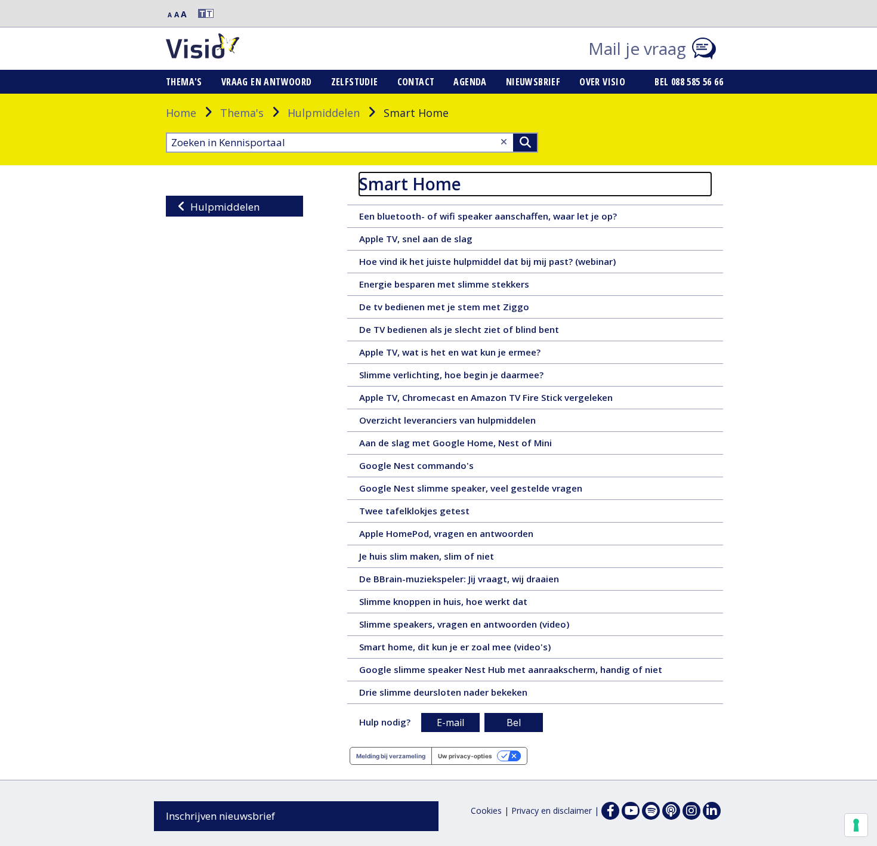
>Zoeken (525, 143)
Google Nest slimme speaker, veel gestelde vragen (489, 490)
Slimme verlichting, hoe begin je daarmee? (469, 377)
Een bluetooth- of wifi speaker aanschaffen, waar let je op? (508, 218)
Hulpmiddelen (324, 113)
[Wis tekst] (504, 141)
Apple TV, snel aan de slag (436, 241)
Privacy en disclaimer (551, 810)
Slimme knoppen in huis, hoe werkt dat (461, 604)
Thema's (184, 81)
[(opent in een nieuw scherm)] (631, 811)
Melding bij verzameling (390, 755)
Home (181, 113)
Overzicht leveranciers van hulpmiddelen (465, 422)
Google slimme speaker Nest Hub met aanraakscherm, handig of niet (529, 672)
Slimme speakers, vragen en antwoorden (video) (485, 626)
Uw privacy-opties (465, 755)
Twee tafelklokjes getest (432, 513)
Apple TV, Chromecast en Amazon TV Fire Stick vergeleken (507, 400)
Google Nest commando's (434, 468)
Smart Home (410, 183)
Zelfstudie (354, 81)
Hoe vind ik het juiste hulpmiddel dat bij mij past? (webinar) (508, 264)
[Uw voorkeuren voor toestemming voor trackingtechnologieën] (856, 825)
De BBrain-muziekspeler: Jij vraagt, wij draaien (477, 581)
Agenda (469, 81)
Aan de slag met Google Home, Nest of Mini (479, 445)
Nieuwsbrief (533, 81)
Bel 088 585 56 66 (688, 81)
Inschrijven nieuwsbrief (220, 816)
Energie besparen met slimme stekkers (462, 286)
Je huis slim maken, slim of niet (448, 558)
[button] (200, 13)
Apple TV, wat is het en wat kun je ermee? (468, 354)
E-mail (450, 722)
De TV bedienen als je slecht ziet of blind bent (477, 332)
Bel (514, 722)
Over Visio (602, 81)
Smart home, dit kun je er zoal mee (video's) (469, 649)
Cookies (486, 810)
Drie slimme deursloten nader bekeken (461, 694)
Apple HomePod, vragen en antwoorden (464, 536)
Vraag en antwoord (266, 81)
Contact (416, 81)
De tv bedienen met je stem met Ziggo (462, 309)
